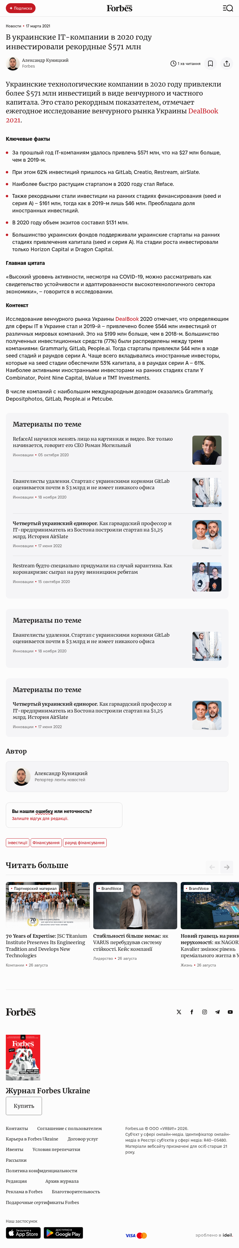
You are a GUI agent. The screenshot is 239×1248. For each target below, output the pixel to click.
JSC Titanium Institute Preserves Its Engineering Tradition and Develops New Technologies (46, 945)
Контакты (17, 1128)
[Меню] (228, 8)
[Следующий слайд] (226, 867)
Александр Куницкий (45, 60)
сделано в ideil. (214, 1235)
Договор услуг (83, 1139)
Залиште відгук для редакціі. (40, 818)
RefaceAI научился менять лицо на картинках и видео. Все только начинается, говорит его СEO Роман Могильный (93, 442)
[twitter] (179, 1012)
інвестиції (17, 842)
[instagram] (204, 1012)
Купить (24, 1106)
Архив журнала (62, 1181)
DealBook (127, 319)
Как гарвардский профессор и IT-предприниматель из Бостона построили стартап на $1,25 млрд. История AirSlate (92, 529)
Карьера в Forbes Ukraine (32, 1139)
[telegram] (217, 1012)
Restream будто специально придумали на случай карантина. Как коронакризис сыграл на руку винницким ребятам (92, 569)
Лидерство (103, 958)
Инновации (23, 455)
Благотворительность (76, 1191)
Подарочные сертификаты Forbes (42, 1202)
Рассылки (16, 1160)
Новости (13, 26)
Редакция (16, 1181)
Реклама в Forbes (24, 1191)
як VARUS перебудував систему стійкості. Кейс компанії (130, 942)
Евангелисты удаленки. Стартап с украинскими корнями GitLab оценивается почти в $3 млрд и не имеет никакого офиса (91, 484)
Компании (15, 965)
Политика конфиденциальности (41, 1170)
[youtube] (230, 1012)
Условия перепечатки (56, 1149)
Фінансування (46, 842)
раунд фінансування (85, 842)
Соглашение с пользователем (69, 1128)
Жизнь (186, 965)
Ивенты (14, 1149)
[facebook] (191, 1012)
